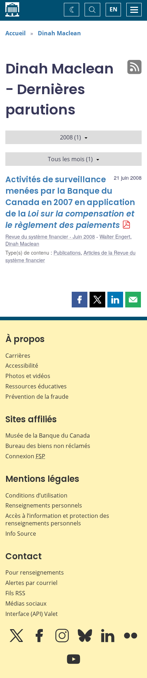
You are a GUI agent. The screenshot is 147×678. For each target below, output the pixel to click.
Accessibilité (21, 365)
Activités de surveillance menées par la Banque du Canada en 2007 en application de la (70, 202)
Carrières (17, 356)
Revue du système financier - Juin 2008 (50, 236)
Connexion (25, 456)
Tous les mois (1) (70, 159)
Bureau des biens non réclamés (47, 446)
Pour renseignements (34, 572)
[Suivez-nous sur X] (17, 640)
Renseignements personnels (43, 505)
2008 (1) (70, 137)
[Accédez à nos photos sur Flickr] (130, 640)
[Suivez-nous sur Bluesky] (85, 640)
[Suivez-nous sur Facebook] (40, 640)
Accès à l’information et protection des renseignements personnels (57, 519)
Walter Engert (115, 236)
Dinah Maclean (59, 33)
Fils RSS (15, 593)
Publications (67, 252)
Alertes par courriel (31, 583)
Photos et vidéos (27, 376)
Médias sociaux (25, 603)
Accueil (15, 33)
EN (113, 9)
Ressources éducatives (36, 386)
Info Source (20, 533)
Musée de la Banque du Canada (47, 435)
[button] (79, 299)
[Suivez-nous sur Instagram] (62, 640)
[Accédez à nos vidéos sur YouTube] (73, 664)
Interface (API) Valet (31, 614)
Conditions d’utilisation (36, 495)
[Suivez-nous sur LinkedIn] (108, 640)
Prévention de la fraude (37, 397)
